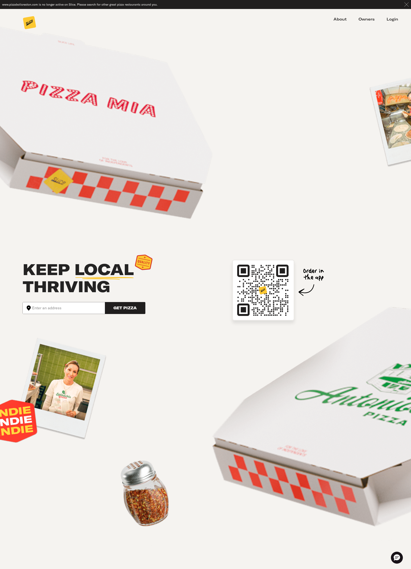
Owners (367, 19)
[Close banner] (406, 4)
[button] (397, 558)
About (340, 19)
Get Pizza (125, 307)
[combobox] (68, 308)
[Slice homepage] (29, 23)
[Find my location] (27, 308)
